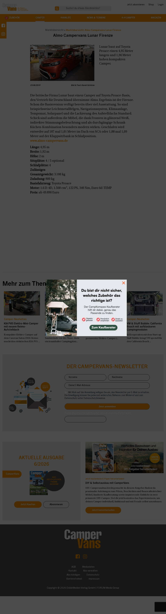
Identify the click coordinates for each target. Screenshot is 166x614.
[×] (83, 307)
